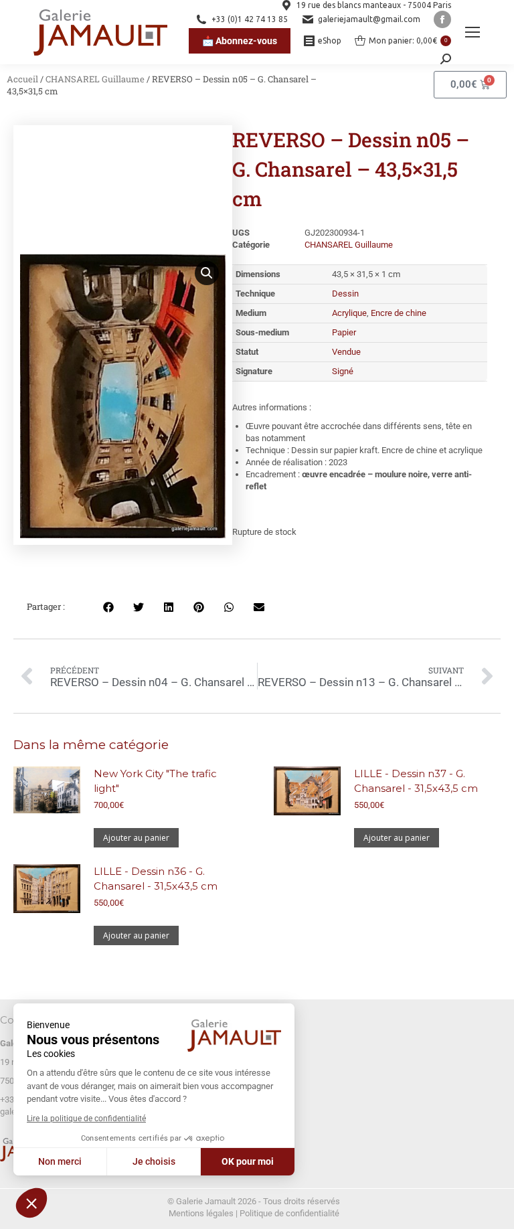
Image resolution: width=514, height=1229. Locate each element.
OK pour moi (248, 1161)
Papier (344, 332)
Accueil (22, 79)
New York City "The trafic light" (155, 781)
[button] (31, 1203)
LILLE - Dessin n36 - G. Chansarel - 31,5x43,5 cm (156, 878)
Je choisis (154, 1161)
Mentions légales (201, 1213)
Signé (342, 371)
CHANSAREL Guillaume (95, 79)
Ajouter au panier (136, 837)
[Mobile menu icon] (472, 32)
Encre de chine (398, 313)
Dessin (345, 294)
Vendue (346, 352)
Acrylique (349, 313)
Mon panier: (408, 40)
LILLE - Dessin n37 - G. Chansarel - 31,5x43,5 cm (416, 781)
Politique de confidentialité (289, 1213)
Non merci (60, 1161)
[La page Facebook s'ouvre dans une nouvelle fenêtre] (442, 19)
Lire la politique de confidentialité (86, 1118)
